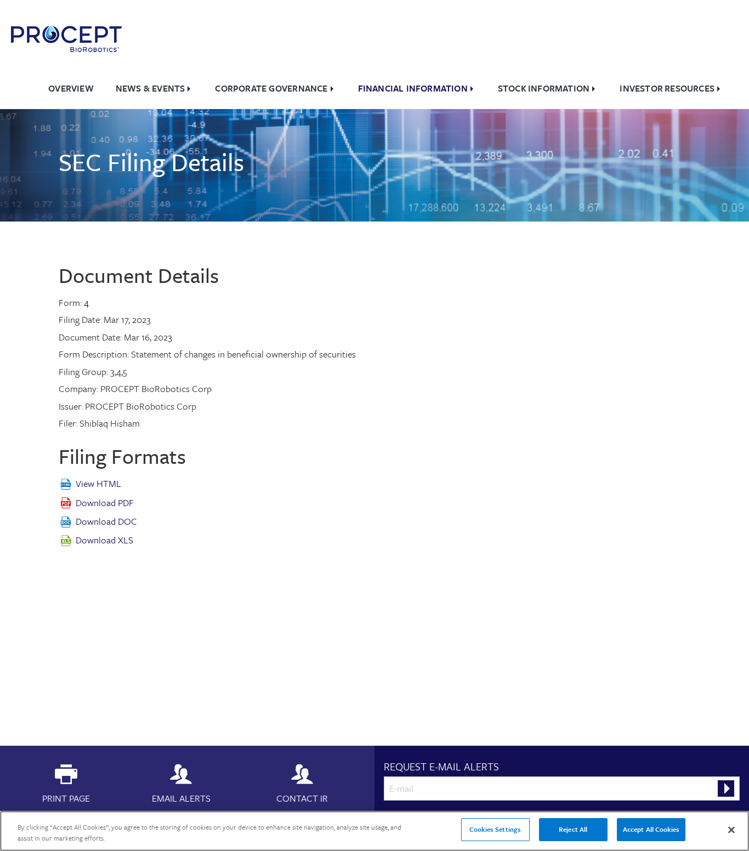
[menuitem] (71, 88)
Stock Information (543, 88)
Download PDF (105, 502)
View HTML (98, 483)
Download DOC (106, 521)
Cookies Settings (495, 829)
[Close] (731, 830)
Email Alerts (181, 797)
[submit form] (726, 788)
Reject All (573, 829)
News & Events (150, 88)
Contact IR (302, 797)
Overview (71, 88)
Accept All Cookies (651, 829)
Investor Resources (667, 88)
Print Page (66, 797)
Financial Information (413, 88)
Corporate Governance (271, 88)
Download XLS (104, 540)
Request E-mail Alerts (441, 766)
